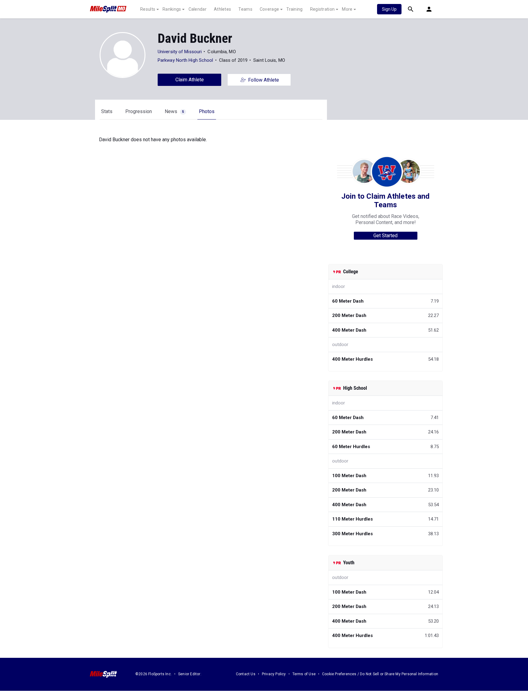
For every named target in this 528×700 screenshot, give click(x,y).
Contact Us (245, 674)
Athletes (222, 9)
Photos (207, 111)
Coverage (269, 9)
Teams (245, 9)
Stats (106, 111)
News (174, 111)
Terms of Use (304, 674)
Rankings (172, 9)
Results (147, 9)
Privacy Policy (274, 674)
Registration (322, 9)
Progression (138, 111)
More (347, 9)
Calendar (198, 9)
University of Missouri (180, 51)
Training (294, 9)
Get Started (385, 235)
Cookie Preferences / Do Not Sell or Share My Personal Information (380, 674)
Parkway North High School (185, 60)
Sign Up (389, 9)
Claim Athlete (189, 80)
